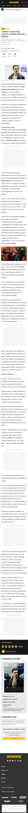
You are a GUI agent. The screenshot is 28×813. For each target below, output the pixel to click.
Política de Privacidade (8, 791)
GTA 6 (19, 5)
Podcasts (9, 5)
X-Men (14, 5)
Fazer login (14, 738)
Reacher (25, 5)
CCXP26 (3, 5)
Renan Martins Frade (9, 48)
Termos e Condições (7, 787)
